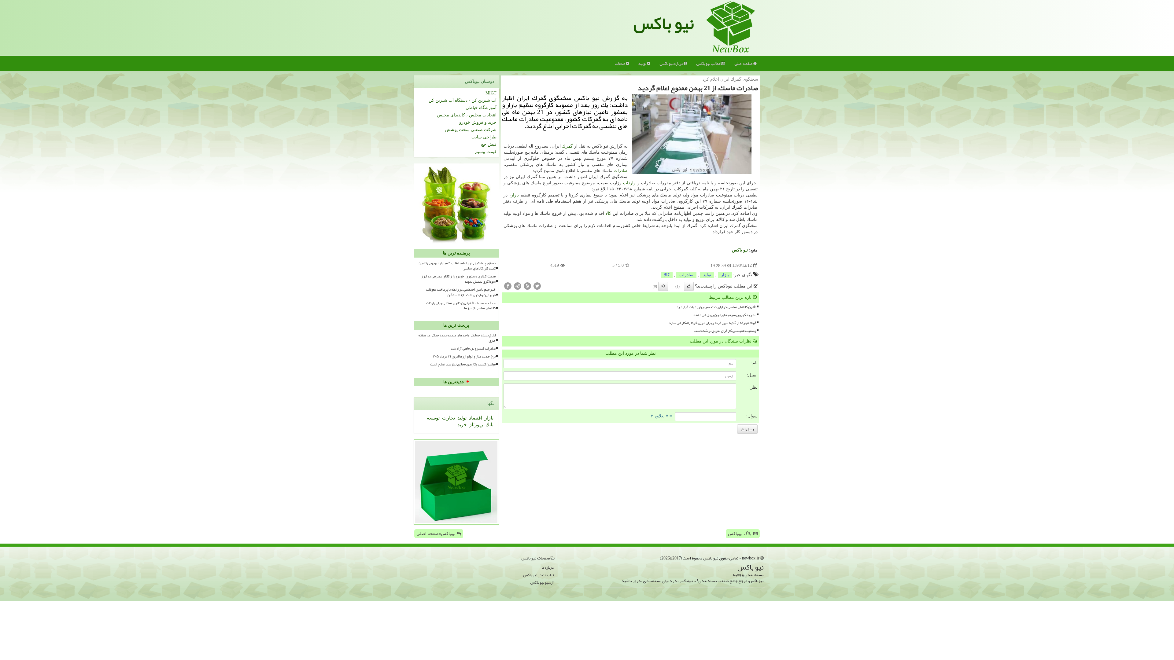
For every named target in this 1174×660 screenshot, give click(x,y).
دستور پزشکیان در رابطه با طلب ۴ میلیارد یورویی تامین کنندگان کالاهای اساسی (457, 266)
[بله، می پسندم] (689, 286)
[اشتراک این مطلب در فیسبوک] (508, 285)
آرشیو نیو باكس (542, 582)
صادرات (621, 170)
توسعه (433, 417)
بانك (488, 424)
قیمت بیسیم (486, 151)
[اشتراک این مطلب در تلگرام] (517, 285)
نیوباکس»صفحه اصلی (436, 533)
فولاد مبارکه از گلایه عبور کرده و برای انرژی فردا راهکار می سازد (712, 322)
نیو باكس (740, 250)
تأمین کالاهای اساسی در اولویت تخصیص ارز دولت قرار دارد (716, 306)
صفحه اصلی (743, 64)
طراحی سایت (484, 137)
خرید (462, 424)
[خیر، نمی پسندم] (663, 286)
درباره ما (548, 567)
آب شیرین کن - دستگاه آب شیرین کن (463, 100)
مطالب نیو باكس (708, 64)
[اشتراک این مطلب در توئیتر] (537, 285)
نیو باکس (663, 23)
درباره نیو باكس (671, 64)
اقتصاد (475, 417)
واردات (629, 183)
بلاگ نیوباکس (740, 533)
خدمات (620, 64)
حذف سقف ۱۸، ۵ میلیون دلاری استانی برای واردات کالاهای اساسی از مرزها (461, 305)
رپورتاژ (475, 424)
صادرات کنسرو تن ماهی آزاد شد (473, 348)
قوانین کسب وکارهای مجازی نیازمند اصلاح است (463, 364)
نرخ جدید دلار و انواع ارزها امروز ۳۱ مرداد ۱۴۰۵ (464, 356)
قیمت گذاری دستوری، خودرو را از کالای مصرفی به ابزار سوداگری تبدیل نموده (458, 279)
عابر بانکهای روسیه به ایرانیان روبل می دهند (724, 314)
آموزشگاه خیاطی (481, 107)
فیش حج (489, 144)
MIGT (491, 93)
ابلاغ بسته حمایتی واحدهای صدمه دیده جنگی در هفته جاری (457, 338)
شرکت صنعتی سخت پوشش (471, 129)
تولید (642, 64)
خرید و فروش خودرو (478, 122)
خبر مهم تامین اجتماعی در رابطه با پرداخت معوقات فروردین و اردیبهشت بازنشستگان (461, 292)
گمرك (567, 146)
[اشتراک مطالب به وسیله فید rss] (527, 285)
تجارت (448, 417)
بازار (515, 195)
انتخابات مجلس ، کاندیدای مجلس (467, 115)
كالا (608, 213)
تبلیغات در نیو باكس (538, 575)
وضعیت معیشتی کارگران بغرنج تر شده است (725, 330)
